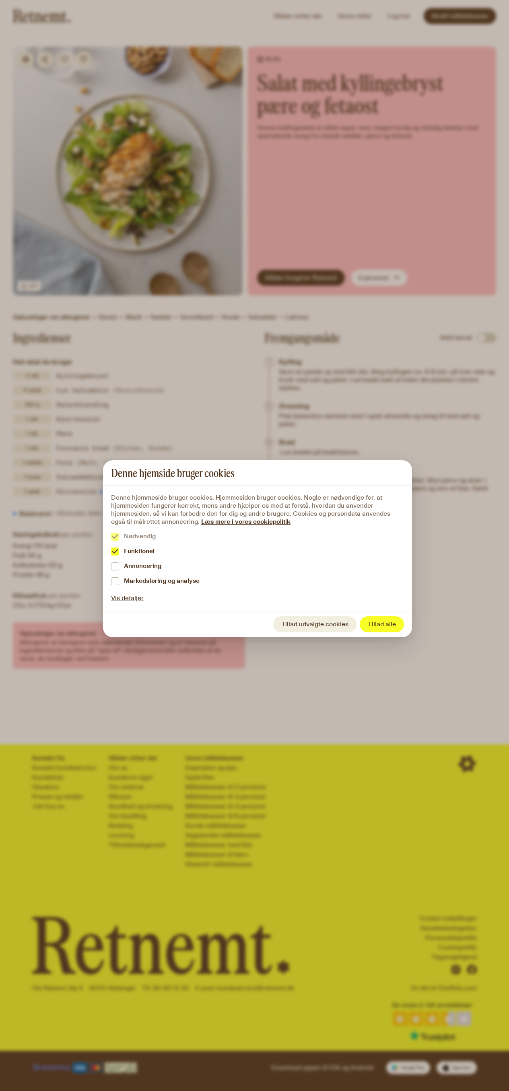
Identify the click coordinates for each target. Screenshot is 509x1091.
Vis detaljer (127, 598)
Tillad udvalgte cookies (314, 624)
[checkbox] (115, 537)
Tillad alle (382, 624)
